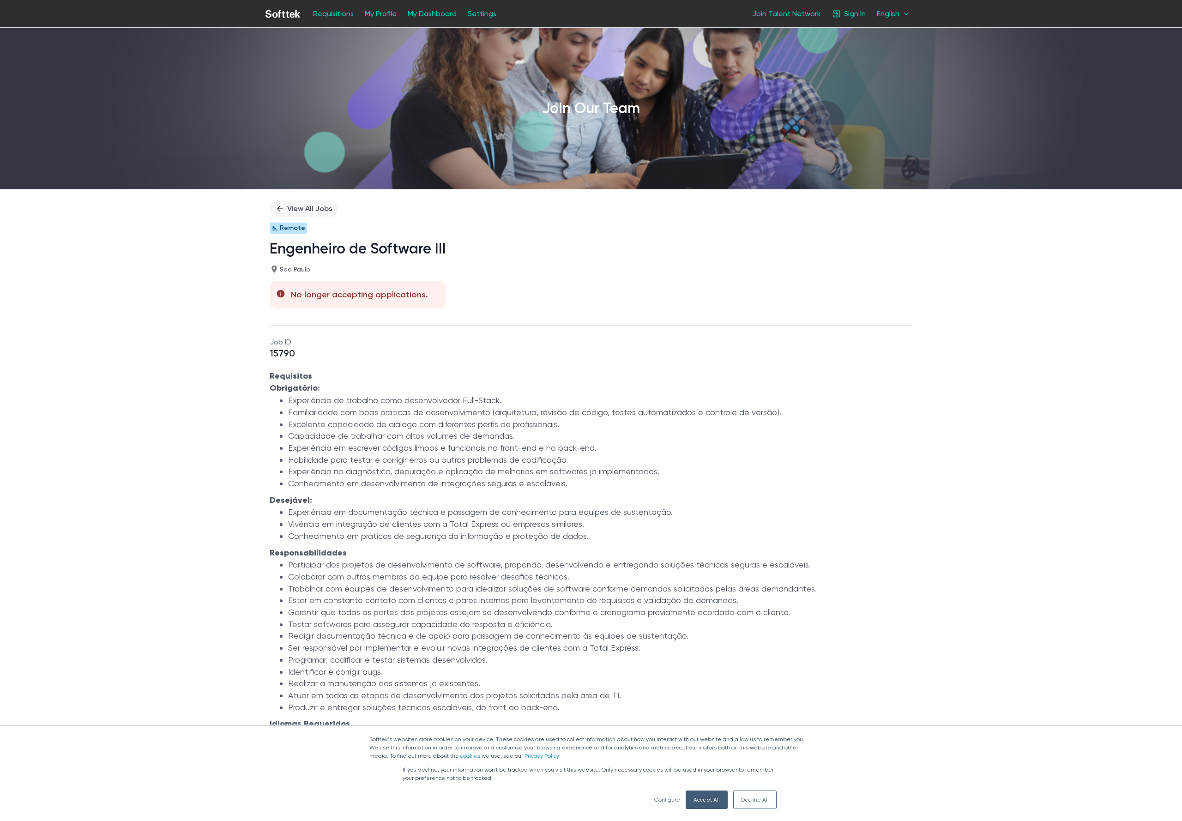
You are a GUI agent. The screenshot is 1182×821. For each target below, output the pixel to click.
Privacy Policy (542, 756)
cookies (470, 756)
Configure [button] (667, 800)
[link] (282, 14)
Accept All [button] (707, 800)
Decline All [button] (755, 800)
